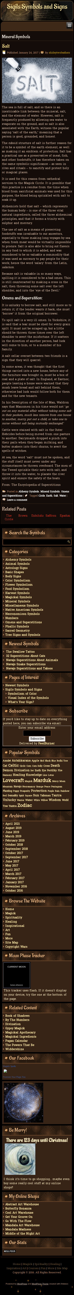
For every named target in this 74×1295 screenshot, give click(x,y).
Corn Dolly (37, 766)
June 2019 (12, 832)
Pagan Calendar (16, 1041)
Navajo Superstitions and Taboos (29, 669)
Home (9, 909)
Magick (28, 781)
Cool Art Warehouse (19, 1213)
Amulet (7, 761)
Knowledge (34, 775)
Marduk (42, 780)
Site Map (11, 943)
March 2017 (13, 874)
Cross (46, 766)
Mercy (55, 781)
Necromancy (28, 786)
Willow (44, 800)
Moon (62, 781)
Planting (7, 791)
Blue (54, 760)
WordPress (22, 1284)
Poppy (16, 791)
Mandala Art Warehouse (22, 1225)
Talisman (45, 795)
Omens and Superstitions (23, 622)
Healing (19, 775)
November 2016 (16, 887)
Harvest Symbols (17, 593)
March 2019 (13, 836)
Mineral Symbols (50, 492)
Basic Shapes (14, 572)
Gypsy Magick (15, 1028)
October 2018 (14, 845)
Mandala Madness (18, 1230)
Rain (57, 791)
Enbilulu (37, 516)
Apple (35, 761)
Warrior (20, 800)
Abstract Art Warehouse (22, 1204)
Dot (32, 770)
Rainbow (65, 791)
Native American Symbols (24, 610)
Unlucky (9, 800)
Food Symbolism (17, 589)
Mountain (8, 786)
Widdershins (14, 1049)
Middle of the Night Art (22, 1234)
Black (48, 760)
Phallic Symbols (17, 627)
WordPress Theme (40, 1284)
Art (7, 930)
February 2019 (14, 841)
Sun (36, 795)
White (37, 800)
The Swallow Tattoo (20, 652)
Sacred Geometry (17, 631)
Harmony (7, 775)
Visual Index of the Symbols (28, 698)
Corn (28, 766)
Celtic (13, 765)
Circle (41, 496)
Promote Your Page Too (14, 1077)
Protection (39, 791)
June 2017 (12, 862)
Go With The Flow (18, 1221)
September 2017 (16, 857)
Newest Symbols (17, 686)
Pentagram (56, 786)
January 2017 (14, 882)
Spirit (21, 795)
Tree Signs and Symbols (22, 635)
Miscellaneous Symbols (22, 606)
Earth (49, 496)
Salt (5, 46)
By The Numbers (17, 1020)
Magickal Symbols (18, 597)
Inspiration (13, 1268)
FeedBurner (46, 744)
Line (45, 775)
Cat (5, 766)
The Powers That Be (19, 1045)
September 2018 (16, 849)
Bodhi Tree (62, 760)
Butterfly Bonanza (18, 1209)
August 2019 (13, 828)
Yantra (13, 806)
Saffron (51, 516)
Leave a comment (17, 500)
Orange (39, 786)
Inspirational (14, 926)
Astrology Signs (16, 568)
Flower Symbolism (19, 585)
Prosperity (25, 791)
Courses (33, 1268)
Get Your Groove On (19, 1217)
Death (55, 765)
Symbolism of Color (22, 694)
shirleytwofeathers (59, 53)
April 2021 (12, 824)
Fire (60, 770)
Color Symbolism (17, 581)
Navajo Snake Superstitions (26, 664)
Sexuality (13, 795)
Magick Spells (9, 1066)
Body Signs (13, 576)
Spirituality (13, 918)
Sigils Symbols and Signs (37, 6)
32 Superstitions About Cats (25, 656)
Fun (8, 934)
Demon (8, 770)
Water (62, 496)
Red (5, 795)
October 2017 (14, 853)
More (9, 939)
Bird (42, 760)
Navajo (18, 787)
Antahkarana (21, 761)
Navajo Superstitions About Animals (32, 660)
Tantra (56, 796)
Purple (51, 791)
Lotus (51, 775)
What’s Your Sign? (21, 702)
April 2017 (12, 870)
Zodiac (25, 805)
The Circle (9, 518)
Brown (23, 516)
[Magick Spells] (5, 1073)
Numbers (11, 618)
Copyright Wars (16, 947)
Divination (22, 770)
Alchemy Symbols (29, 492)
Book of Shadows (17, 1016)
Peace (47, 786)
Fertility (52, 770)
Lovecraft (13, 780)
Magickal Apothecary (20, 1033)
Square (28, 795)
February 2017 (15, 878)
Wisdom (55, 800)
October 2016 (14, 891)
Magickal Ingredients (20, 1037)
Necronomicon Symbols (22, 614)
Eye (44, 770)
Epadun (65, 516)
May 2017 (11, 866)
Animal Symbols (17, 564)
